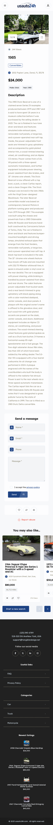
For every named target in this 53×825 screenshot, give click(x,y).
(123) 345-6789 (26, 633)
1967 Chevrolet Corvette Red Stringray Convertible (26, 805)
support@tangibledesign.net (26, 640)
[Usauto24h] (26, 5)
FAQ (9, 673)
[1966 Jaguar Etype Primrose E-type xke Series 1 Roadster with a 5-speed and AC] (26, 761)
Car (9, 704)
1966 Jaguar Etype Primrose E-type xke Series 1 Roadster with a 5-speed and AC (26, 766)
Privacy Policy (14, 683)
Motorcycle (12, 723)
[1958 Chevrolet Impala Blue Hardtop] (26, 743)
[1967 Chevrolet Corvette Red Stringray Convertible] (26, 799)
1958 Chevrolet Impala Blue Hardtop (26, 748)
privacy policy (33, 487)
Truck (10, 713)
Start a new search (15, 609)
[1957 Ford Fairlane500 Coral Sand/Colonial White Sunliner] (26, 780)
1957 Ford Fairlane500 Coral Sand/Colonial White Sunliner (26, 785)
